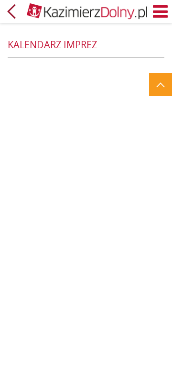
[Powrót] (11, 11)
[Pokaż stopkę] (160, 84)
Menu (160, 11)
